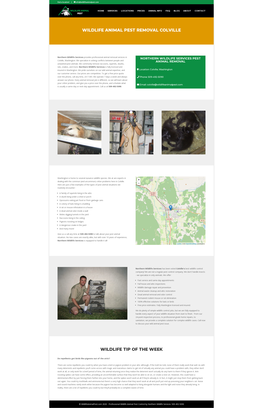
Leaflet (179, 244)
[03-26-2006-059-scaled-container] (92, 319)
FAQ (168, 11)
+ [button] (139, 179)
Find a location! (63, 2)
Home (101, 11)
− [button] (139, 183)
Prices (141, 11)
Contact (200, 11)
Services (113, 11)
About (187, 11)
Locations (127, 11)
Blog (177, 11)
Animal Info (155, 11)
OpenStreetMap (191, 244)
